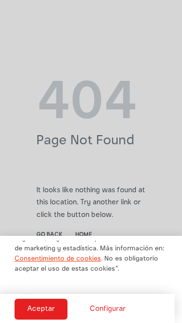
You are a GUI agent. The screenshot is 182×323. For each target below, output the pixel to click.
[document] (91, 161)
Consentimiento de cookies (58, 259)
